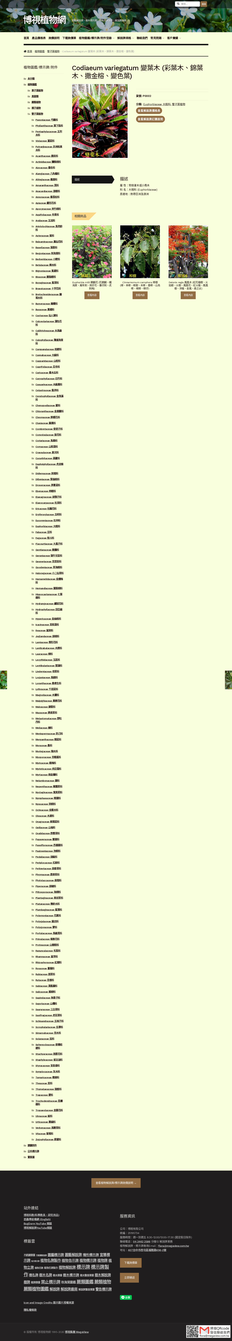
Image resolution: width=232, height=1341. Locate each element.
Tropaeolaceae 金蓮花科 (49, 1110)
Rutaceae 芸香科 (45, 980)
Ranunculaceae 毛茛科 (48, 950)
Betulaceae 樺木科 (46, 265)
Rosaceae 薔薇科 (45, 968)
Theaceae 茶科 (44, 1083)
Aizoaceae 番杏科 (45, 167)
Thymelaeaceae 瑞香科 (49, 1089)
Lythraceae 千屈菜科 (47, 689)
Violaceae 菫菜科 (45, 140)
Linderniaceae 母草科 (47, 671)
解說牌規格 (124, 38)
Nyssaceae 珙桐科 (46, 804)
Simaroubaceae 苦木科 (48, 1033)
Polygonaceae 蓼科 (46, 927)
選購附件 (32, 1145)
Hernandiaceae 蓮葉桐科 (49, 588)
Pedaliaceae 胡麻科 (46, 857)
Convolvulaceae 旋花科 (48, 434)
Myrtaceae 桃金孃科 (46, 774)
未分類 (31, 78)
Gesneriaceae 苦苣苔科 (48, 561)
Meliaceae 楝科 (44, 727)
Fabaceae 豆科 (44, 532)
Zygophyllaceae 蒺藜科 (48, 1139)
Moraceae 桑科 (44, 745)
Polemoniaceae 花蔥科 (48, 915)
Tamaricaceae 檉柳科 (47, 1077)
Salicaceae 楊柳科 (46, 991)
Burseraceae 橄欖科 (47, 303)
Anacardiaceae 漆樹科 (48, 191)
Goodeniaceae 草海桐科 (49, 567)
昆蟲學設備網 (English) (37, 1219)
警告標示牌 (103, 1289)
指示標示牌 (35, 1261)
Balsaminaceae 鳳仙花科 (49, 241)
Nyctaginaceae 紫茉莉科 (49, 792)
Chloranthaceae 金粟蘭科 (50, 411)
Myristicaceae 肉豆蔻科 (48, 768)
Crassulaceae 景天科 (47, 452)
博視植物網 (44, 20)
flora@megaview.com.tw (173, 1245)
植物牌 (102, 1260)
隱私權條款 (30, 1309)
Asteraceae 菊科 (45, 235)
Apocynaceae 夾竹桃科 (48, 208)
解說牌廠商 (69, 1289)
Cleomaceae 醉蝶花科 (48, 417)
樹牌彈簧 (35, 1282)
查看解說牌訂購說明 (150, 119)
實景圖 (31, 1157)
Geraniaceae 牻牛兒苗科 (49, 555)
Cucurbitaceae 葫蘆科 (48, 458)
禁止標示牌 (50, 1281)
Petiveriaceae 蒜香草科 (48, 868)
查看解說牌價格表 (149, 110)
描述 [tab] (77, 179)
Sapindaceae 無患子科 (48, 997)
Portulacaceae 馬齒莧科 (49, 933)
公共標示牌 (33, 1151)
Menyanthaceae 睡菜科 (48, 739)
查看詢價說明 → (116, 1182)
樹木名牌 (45, 1275)
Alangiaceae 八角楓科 (47, 173)
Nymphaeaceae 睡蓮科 (48, 798)
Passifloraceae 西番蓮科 (49, 845)
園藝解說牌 (73, 1255)
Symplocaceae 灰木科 (48, 1071)
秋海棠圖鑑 (68, 1282)
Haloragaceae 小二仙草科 (50, 573)
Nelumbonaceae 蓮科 (47, 780)
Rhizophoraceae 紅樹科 (49, 962)
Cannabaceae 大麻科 (47, 355)
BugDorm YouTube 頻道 (38, 1223)
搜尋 (204, 4)
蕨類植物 (36, 102)
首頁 (26, 38)
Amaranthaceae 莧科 (47, 185)
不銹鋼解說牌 (41, 1255)
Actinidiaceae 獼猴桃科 (48, 161)
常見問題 (155, 38)
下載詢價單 (69, 38)
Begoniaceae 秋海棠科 (48, 253)
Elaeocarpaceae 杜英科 (49, 502)
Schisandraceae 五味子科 (50, 1021)
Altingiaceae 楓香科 (46, 179)
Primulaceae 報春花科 (47, 939)
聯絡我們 (142, 38)
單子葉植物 (37, 90)
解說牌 (55, 1289)
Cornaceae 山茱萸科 (47, 446)
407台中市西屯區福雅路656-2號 (147, 1250)
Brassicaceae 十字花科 (48, 288)
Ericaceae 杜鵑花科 (46, 508)
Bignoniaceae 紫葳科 (47, 270)
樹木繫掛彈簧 (87, 1275)
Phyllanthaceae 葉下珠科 (49, 125)
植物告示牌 (70, 1260)
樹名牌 (33, 1275)
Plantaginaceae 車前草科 (49, 898)
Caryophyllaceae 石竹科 (49, 378)
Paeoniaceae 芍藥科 (47, 119)
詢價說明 (54, 38)
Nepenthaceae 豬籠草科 (49, 786)
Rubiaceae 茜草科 (45, 974)
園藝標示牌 (56, 1255)
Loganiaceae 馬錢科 (47, 677)
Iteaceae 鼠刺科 (44, 630)
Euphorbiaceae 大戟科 (156, 104)
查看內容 (91, 295)
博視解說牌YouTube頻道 (38, 1227)
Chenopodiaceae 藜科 (48, 405)
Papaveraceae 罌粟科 (47, 839)
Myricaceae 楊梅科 (46, 763)
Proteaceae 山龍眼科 (47, 945)
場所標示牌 (91, 1255)
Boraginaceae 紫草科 (47, 282)
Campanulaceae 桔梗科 (49, 349)
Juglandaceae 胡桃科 (47, 636)
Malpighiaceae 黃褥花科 (49, 700)
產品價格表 (39, 38)
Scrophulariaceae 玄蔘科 (49, 1027)
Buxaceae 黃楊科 (45, 309)
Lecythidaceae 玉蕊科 (48, 659)
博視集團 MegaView (77, 1332)
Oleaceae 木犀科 (45, 815)
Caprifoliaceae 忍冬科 (48, 366)
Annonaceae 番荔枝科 (47, 197)
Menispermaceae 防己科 (49, 733)
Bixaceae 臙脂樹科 (46, 276)
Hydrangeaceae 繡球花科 (49, 603)
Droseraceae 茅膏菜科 (48, 485)
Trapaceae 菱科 (44, 1095)
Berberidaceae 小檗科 (48, 259)
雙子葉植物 (53, 51)
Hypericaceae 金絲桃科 (48, 618)
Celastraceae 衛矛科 (47, 390)
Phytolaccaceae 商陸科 (48, 880)
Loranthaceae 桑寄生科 (48, 683)
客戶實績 (172, 38)
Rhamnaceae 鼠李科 (47, 956)
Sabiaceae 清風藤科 (46, 986)
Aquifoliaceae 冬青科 (47, 214)
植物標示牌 (88, 1260)
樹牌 (27, 1282)
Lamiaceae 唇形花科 (47, 642)
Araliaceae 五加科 (45, 220)
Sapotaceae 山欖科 (46, 1003)
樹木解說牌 (103, 1275)
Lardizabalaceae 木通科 (49, 648)
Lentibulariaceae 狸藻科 (49, 665)
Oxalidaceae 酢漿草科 (48, 833)
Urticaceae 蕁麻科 (46, 1122)
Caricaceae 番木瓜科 (47, 372)
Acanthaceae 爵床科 (47, 156)
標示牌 (83, 1267)
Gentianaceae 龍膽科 (47, 549)
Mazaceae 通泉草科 (46, 712)
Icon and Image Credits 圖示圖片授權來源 (49, 1302)
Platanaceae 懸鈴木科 (48, 904)
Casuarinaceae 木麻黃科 (49, 384)
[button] (123, 89)
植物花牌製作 (51, 1267)
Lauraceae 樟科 (44, 654)
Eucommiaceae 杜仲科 (48, 520)
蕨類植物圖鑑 (36, 1288)
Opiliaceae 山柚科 (45, 827)
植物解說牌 (67, 1267)
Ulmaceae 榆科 (44, 1116)
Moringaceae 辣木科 (47, 751)
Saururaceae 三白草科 (48, 1009)
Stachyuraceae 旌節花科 (49, 1054)
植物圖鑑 (40, 51)
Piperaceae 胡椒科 (46, 886)
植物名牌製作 (50, 1260)
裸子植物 (36, 108)
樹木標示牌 (71, 1275)
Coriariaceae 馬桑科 (46, 440)
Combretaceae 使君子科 (49, 429)
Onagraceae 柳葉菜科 (47, 821)
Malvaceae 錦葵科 (45, 706)
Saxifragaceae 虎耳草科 (49, 1015)
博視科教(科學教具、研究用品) (41, 1215)
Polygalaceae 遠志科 (47, 921)
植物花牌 (39, 1268)
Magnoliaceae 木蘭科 (47, 695)
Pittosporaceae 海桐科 (48, 892)
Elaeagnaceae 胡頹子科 (49, 497)
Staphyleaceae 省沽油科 (49, 1059)
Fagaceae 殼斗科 (45, 538)
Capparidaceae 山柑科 (48, 361)
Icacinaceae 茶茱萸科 (47, 624)
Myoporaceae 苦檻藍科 (48, 757)
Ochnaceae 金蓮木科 (47, 810)
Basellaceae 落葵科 (46, 247)
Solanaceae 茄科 (45, 1038)
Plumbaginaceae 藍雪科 (49, 909)
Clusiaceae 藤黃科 (46, 423)
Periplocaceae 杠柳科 (48, 862)
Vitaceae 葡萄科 (44, 1133)
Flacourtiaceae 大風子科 (49, 543)
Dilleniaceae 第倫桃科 (47, 479)
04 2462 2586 (141, 1241)
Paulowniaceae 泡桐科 (48, 851)
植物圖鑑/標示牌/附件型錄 (95, 38)
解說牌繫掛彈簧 (86, 1289)
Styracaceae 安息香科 (48, 1065)
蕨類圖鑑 (85, 1281)
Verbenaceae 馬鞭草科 (48, 1127)
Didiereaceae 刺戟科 (47, 473)
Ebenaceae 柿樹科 (46, 491)
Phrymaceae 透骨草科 (47, 874)
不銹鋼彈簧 (29, 1255)
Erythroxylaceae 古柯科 (49, 514)
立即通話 (129, 1277)
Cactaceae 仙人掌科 (47, 315)
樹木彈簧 (57, 1275)
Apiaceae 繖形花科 (46, 203)
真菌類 (35, 96)
